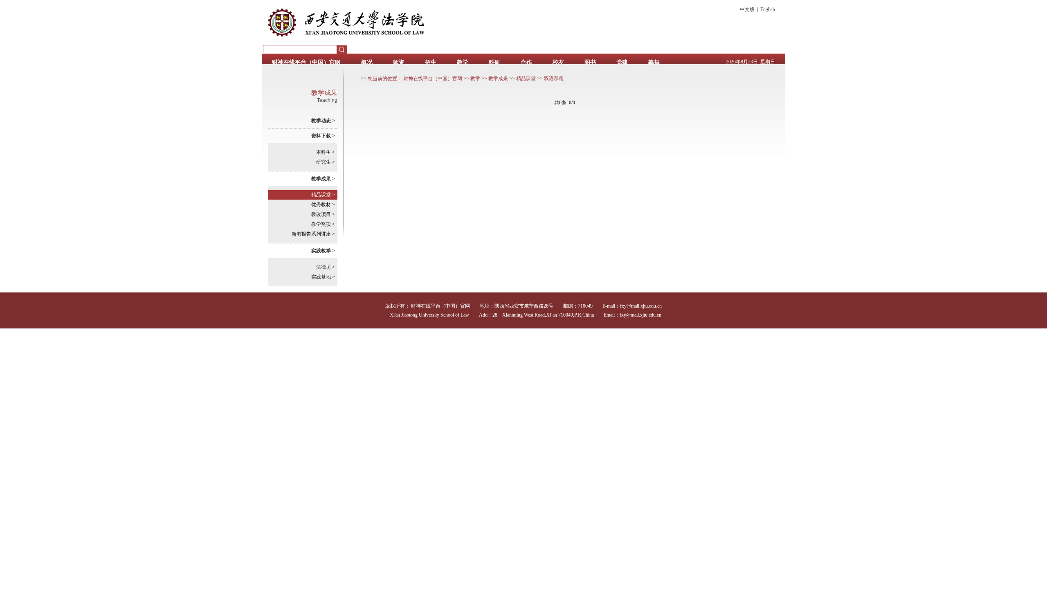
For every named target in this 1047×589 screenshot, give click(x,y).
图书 (590, 62)
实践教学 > (323, 251)
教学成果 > (323, 179)
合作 (526, 62)
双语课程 (554, 78)
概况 (367, 62)
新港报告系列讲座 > (313, 234)
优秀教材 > (323, 204)
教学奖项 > (323, 224)
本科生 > (325, 152)
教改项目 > (323, 214)
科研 (494, 62)
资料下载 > (323, 136)
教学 (462, 62)
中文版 (747, 9)
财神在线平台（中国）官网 (306, 62)
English (767, 9)
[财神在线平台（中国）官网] (436, 43)
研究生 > (325, 162)
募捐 (654, 62)
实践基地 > (323, 277)
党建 (622, 62)
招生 (430, 62)
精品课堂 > (323, 195)
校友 (558, 62)
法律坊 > (325, 267)
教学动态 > (323, 121)
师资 (398, 62)
